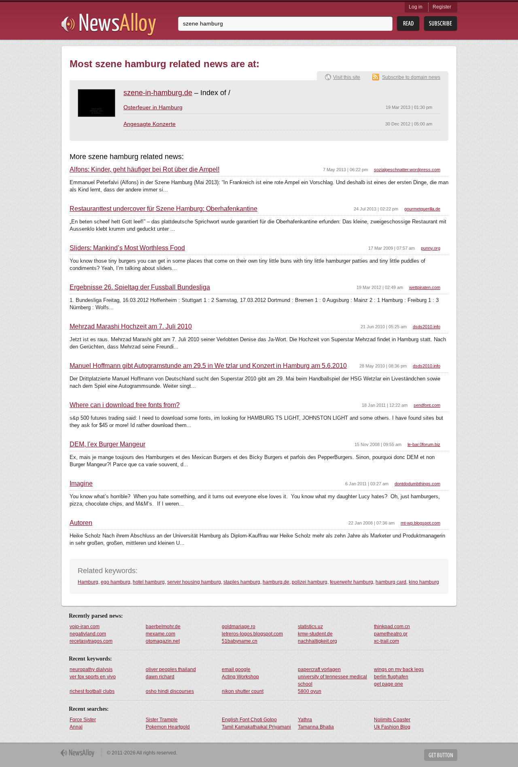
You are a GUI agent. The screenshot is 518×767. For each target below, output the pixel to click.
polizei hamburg (309, 582)
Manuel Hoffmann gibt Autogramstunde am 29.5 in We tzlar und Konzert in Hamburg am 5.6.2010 (208, 366)
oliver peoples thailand (171, 669)
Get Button (440, 755)
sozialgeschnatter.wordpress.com (407, 169)
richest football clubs (92, 691)
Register (442, 7)
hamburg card (391, 582)
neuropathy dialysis (91, 669)
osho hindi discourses (170, 691)
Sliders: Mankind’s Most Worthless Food (127, 248)
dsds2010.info (426, 326)
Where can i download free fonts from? (125, 405)
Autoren (81, 523)
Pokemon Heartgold (168, 727)
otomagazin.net (163, 641)
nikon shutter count (242, 691)
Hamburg (88, 582)
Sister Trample (162, 719)
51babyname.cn (239, 641)
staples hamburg (241, 582)
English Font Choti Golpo (249, 719)
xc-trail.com (386, 641)
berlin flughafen (391, 677)
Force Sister (83, 719)
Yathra (305, 719)
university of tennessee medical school (332, 680)
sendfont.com (427, 405)
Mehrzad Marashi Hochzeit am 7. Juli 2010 (131, 326)
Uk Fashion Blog (392, 727)
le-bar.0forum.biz (424, 444)
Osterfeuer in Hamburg (153, 107)
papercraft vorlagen (319, 669)
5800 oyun (309, 691)
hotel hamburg (149, 582)
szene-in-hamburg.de (157, 93)
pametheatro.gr (391, 634)
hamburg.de (276, 582)
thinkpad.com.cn (392, 626)
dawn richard (160, 677)
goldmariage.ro (238, 626)
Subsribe (440, 23)
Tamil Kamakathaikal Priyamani (256, 727)
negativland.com (88, 634)
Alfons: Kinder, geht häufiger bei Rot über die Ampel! (144, 169)
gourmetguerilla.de (422, 208)
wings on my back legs (399, 669)
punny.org (430, 248)
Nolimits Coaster (392, 719)
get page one (388, 684)
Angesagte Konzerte (149, 124)
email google (236, 669)
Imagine (81, 483)
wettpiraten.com (424, 287)
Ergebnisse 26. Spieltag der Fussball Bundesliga (140, 287)
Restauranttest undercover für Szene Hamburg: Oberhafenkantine (163, 209)
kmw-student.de (315, 634)
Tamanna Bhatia (316, 727)
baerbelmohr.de (163, 626)
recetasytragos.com (91, 641)
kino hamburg (424, 582)
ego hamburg (115, 582)
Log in (415, 7)
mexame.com (160, 634)
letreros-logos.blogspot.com (252, 634)
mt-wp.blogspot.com (420, 523)
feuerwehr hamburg (351, 582)
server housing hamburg (194, 582)
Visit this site (346, 77)
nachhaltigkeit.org (317, 641)
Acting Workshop (240, 677)
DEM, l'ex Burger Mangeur (107, 444)
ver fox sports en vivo (93, 677)
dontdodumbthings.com (417, 483)
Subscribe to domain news (411, 77)
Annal (76, 727)
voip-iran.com (85, 626)
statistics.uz (310, 626)
